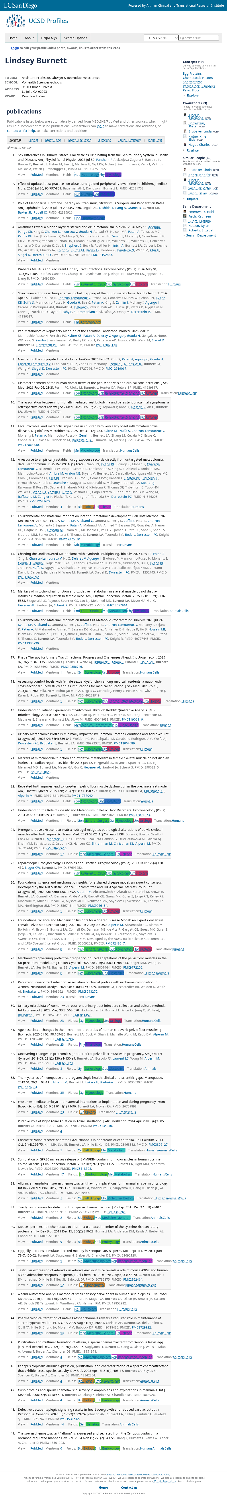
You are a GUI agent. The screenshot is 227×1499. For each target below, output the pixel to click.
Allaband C (85, 521)
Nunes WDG (133, 364)
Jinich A (117, 245)
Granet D (134, 208)
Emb (107, 1242)
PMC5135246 (102, 1126)
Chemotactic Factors (198, 78)
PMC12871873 (139, 815)
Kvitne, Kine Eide (197, 138)
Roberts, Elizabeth (201, 230)
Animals (176, 611)
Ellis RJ (54, 478)
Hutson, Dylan (198, 225)
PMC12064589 (124, 743)
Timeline (105, 140)
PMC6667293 (64, 1063)
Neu (85, 1309)
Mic (87, 450)
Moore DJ (148, 483)
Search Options (75, 38)
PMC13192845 (101, 255)
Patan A (133, 231)
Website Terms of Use (165, 1481)
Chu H (154, 250)
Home (13, 38)
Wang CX (39, 492)
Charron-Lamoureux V (61, 231)
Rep (118, 393)
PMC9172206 (132, 967)
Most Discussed (80, 140)
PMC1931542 (69, 1419)
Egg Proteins (192, 73)
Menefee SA (56, 839)
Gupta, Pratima (199, 221)
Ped (104, 194)
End (88, 611)
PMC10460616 (56, 848)
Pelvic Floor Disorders (199, 86)
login (100, 126)
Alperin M (25, 795)
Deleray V (81, 307)
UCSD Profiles (48, 20)
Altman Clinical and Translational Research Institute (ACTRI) (138, 1474)
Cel (89, 1150)
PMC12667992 (28, 577)
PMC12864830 (28, 445)
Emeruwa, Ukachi (201, 212)
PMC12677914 (116, 605)
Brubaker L (102, 662)
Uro (139, 284)
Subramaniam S (86, 312)
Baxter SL (25, 212)
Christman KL (154, 791)
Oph (89, 218)
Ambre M (56, 473)
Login (15, 48)
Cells (194, 393)
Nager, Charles (202, 144)
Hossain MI (55, 530)
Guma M (77, 250)
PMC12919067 (116, 368)
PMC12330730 (28, 643)
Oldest (33, 140)
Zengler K (45, 496)
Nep (86, 174)
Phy (110, 174)
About (29, 38)
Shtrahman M (102, 843)
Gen (90, 284)
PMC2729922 (141, 1327)
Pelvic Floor (191, 90)
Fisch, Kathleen (199, 216)
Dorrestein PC (42, 255)
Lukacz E (91, 1082)
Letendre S (60, 483)
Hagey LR (93, 250)
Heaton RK (132, 478)
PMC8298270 (87, 991)
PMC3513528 (81, 1168)
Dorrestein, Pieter (196, 124)
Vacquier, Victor (203, 188)
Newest (15, 140)
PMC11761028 (40, 772)
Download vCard (34, 96)
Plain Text (155, 140)
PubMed (36, 174)
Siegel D (24, 255)
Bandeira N (125, 250)
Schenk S (60, 605)
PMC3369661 (116, 1212)
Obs (109, 801)
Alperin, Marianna (199, 116)
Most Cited (53, 140)
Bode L (130, 534)
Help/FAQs (49, 38)
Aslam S (117, 662)
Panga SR (25, 231)
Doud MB (147, 662)
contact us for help (21, 131)
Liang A (120, 208)
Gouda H (85, 231)
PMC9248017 (115, 943)
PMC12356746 (71, 666)
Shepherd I (73, 245)
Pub (125, 725)
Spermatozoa (192, 82)
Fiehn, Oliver (203, 193)
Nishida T (106, 208)
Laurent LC (121, 1058)
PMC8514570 (82, 1015)
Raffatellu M (27, 496)
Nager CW (32, 867)
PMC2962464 (132, 1279)
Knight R (63, 250)
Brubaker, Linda (203, 131)
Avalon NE (72, 473)
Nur (83, 194)
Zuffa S (28, 302)
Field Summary (130, 140)
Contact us (129, 1487)
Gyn (118, 284)
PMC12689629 (40, 501)
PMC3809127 (158, 1144)
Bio (87, 322)
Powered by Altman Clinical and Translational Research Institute (176, 5)
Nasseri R (138, 407)
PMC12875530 (69, 539)
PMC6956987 (64, 1039)
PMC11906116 (132, 719)
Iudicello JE (150, 478)
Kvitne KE (25, 236)
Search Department (201, 235)
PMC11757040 (82, 795)
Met (115, 611)
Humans (174, 284)
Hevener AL (26, 605)
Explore (193, 95)
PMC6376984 (27, 1087)
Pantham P (104, 159)
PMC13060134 (106, 345)
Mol (117, 1198)
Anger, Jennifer (203, 175)
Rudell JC (40, 212)
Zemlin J (117, 236)
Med (93, 725)
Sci (103, 507)
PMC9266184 (97, 905)
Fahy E (67, 312)
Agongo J (155, 227)
